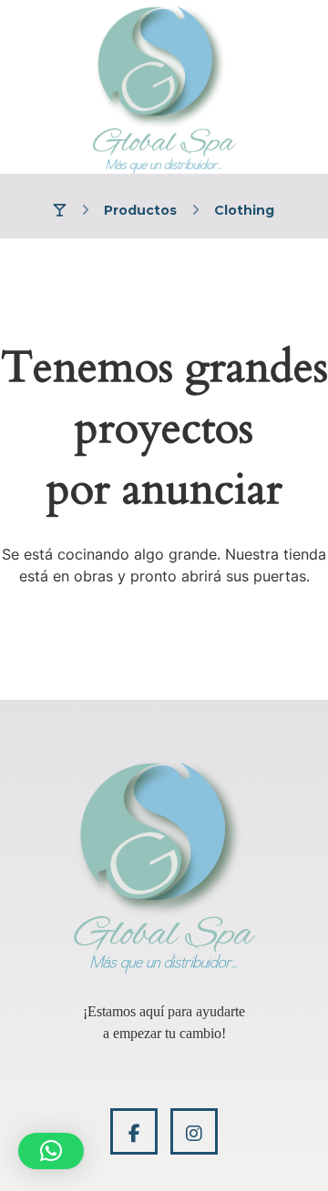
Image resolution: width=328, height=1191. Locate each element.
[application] (164, 1023)
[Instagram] (194, 1131)
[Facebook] (134, 1131)
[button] (51, 1151)
